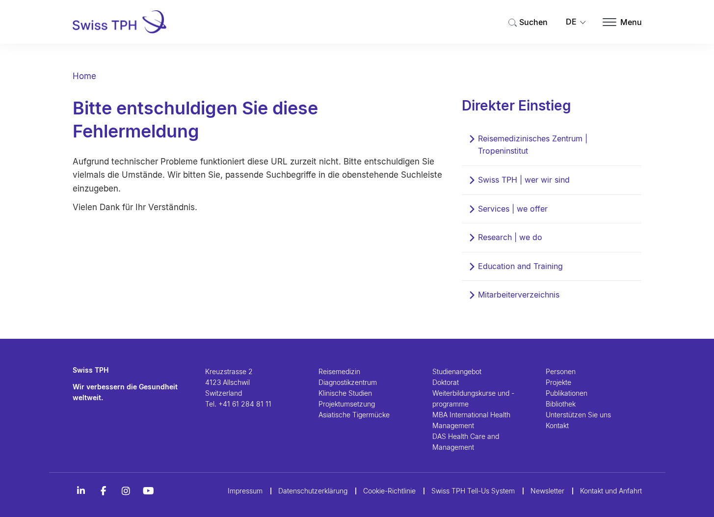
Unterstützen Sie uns (578, 414)
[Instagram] (126, 491)
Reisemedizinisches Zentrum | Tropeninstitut (532, 145)
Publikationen (566, 393)
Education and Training (520, 266)
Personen (561, 371)
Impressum (245, 491)
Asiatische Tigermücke (354, 414)
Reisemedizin (339, 371)
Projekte (558, 382)
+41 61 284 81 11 (244, 404)
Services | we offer (513, 209)
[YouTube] (148, 491)
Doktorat (445, 382)
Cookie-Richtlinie (389, 491)
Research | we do (510, 237)
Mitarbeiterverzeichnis (518, 294)
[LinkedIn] (81, 491)
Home (84, 76)
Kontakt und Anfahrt (611, 491)
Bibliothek (561, 404)
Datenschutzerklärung (312, 491)
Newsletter (547, 491)
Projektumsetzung (346, 404)
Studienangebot (456, 371)
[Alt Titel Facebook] (103, 491)
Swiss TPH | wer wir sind (524, 180)
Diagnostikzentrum (347, 382)
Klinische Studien (345, 393)
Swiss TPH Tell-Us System (473, 491)
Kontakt (557, 425)
